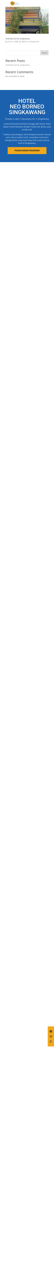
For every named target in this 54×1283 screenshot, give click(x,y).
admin (10, 42)
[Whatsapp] (50, 1041)
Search (44, 53)
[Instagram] (50, 1036)
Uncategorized (33, 42)
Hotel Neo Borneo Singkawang (17, 39)
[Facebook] (50, 1031)
